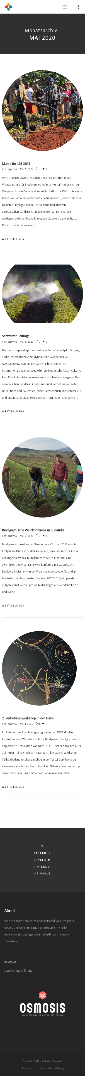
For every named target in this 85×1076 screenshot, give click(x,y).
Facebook (42, 853)
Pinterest (42, 866)
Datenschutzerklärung (18, 971)
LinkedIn (42, 859)
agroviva (12, 169)
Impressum (11, 961)
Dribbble (42, 873)
